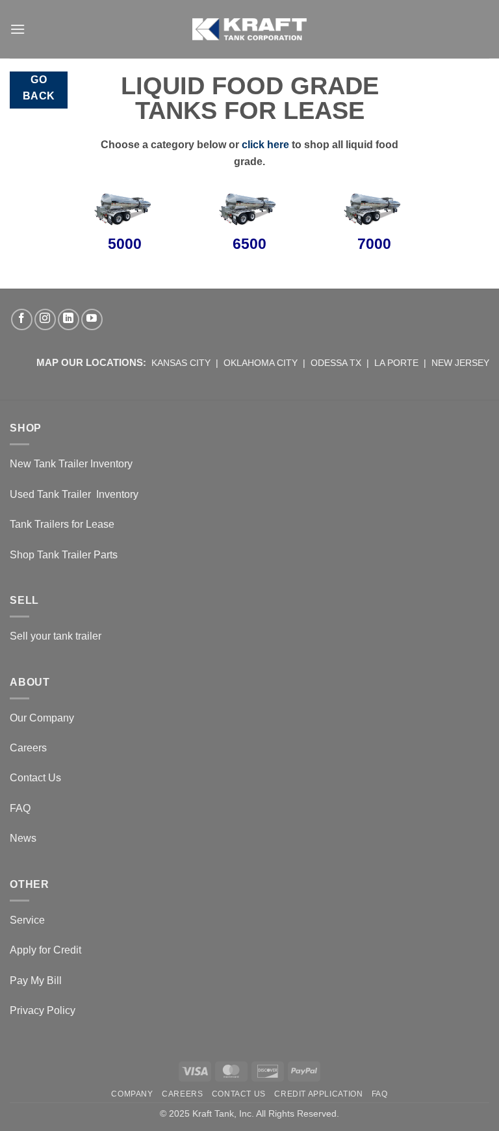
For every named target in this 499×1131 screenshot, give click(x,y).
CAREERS (182, 1093)
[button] (17, 29)
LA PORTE (396, 363)
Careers (28, 747)
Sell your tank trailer (55, 636)
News (23, 838)
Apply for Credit (45, 950)
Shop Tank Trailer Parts (64, 554)
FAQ (20, 808)
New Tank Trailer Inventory (71, 463)
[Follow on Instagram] (45, 319)
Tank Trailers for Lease (62, 524)
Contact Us (35, 777)
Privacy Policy (42, 1010)
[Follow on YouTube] (92, 319)
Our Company (42, 717)
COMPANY (132, 1093)
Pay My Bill (36, 980)
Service (27, 920)
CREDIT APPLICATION (318, 1093)
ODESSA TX (336, 363)
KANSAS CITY (181, 363)
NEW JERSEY (460, 363)
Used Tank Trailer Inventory (74, 494)
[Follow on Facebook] (21, 319)
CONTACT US (239, 1093)
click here (265, 144)
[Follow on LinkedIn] (68, 319)
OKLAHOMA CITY (261, 363)
